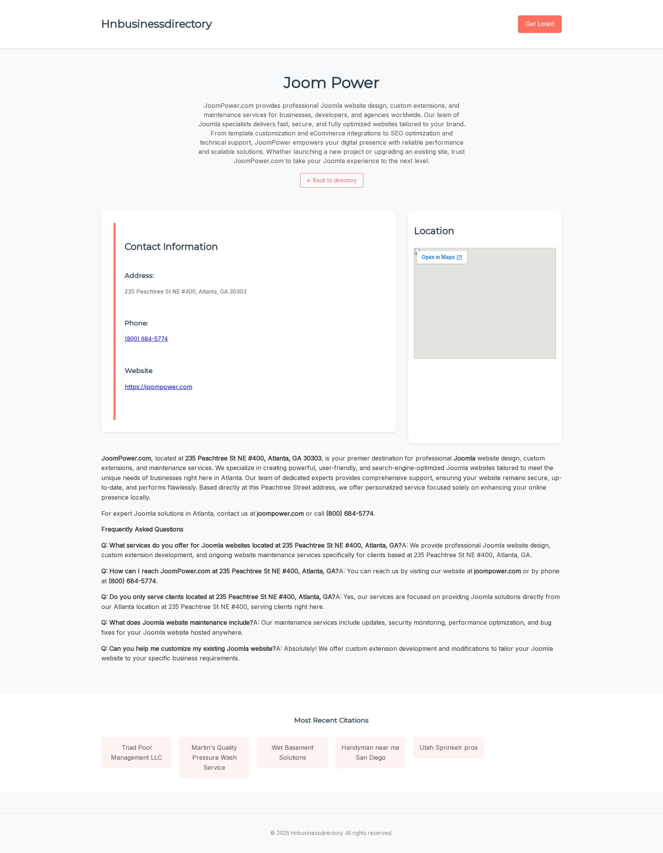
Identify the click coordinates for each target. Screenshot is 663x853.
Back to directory (332, 180)
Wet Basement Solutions (292, 752)
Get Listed (540, 24)
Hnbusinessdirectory (156, 23)
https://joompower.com (158, 387)
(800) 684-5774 (146, 338)
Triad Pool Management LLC (136, 752)
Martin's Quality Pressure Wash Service (214, 757)
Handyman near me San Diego (370, 752)
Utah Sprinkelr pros (448, 747)
